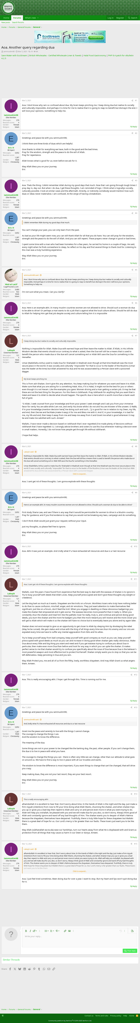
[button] (38, 17)
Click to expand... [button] (80, 474)
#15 (135, 844)
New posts (5, 22)
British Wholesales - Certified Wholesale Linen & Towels (55, 55)
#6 (136, 303)
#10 (135, 546)
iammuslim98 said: (31, 275)
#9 (136, 492)
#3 (136, 180)
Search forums (18, 22)
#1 (136, 100)
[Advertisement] (70, 79)
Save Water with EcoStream (14, 55)
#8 (136, 446)
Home (6, 17)
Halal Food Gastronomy (95, 55)
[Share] (132, 100)
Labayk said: (29, 452)
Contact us (89, 1015)
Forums (17, 17)
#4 (136, 213)
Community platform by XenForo (70, 1021)
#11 (135, 579)
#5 (136, 270)
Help (125, 1015)
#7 (136, 335)
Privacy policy (115, 1015)
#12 (135, 675)
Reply (134, 126)
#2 (136, 133)
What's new (30, 17)
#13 (135, 707)
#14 (135, 794)
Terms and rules (101, 1015)
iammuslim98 (9, 51)
